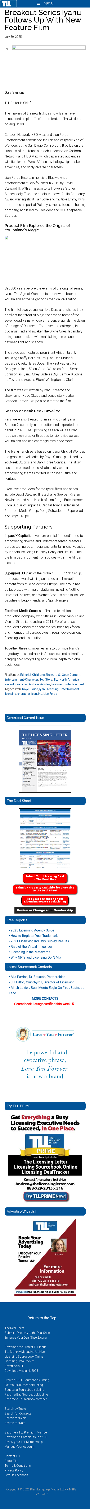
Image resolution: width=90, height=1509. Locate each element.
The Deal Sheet (14, 1328)
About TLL (11, 1460)
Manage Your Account (19, 1446)
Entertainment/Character (21, 679)
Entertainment (74, 684)
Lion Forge (50, 693)
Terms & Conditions (18, 1465)
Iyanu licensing (49, 689)
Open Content (71, 674)
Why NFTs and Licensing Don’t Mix (35, 957)
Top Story (46, 679)
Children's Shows (43, 674)
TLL (56, 679)
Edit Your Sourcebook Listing (24, 1385)
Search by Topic (15, 1408)
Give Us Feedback (16, 1475)
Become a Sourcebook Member (26, 1399)
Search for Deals (16, 1418)
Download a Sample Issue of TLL (26, 1437)
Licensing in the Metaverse (29, 952)
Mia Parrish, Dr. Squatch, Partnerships (37, 977)
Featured (57, 684)
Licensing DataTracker (19, 1361)
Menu (48, 4)
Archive (34, 684)
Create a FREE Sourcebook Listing (27, 1380)
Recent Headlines (16, 684)
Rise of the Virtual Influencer (30, 947)
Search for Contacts (18, 1413)
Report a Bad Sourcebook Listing (26, 1394)
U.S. (58, 674)
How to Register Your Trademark (33, 936)
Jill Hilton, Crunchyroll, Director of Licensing (41, 982)
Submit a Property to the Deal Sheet (27, 1332)
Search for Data (15, 1423)
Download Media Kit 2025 (21, 1370)
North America (69, 679)
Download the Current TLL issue (25, 1347)
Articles (45, 684)
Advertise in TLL (15, 1366)
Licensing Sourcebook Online (24, 1356)
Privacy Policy (14, 1470)
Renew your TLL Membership (24, 1442)
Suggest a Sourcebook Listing (24, 1389)
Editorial (25, 674)
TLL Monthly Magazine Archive (25, 1351)
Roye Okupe (30, 689)
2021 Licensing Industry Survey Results (39, 941)
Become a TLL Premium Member (26, 1432)
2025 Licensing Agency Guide (31, 930)
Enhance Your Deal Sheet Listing (26, 1337)
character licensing (29, 693)
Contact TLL (13, 1456)
